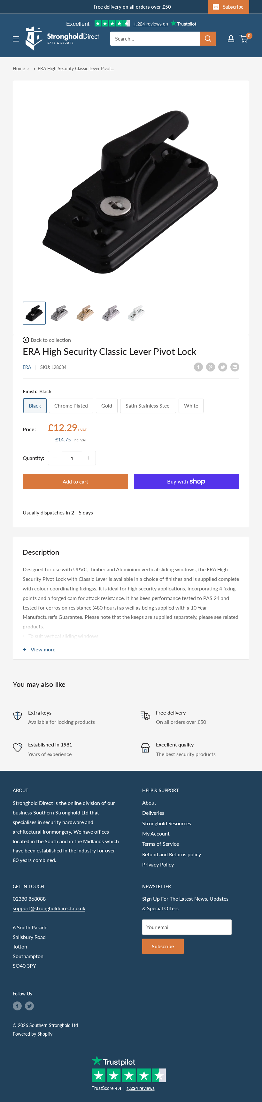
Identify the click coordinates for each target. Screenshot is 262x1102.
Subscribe (233, 7)
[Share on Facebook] (198, 366)
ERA (27, 367)
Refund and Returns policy (171, 854)
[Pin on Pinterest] (210, 366)
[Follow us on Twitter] (29, 1005)
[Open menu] (16, 38)
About (149, 802)
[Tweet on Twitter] (222, 366)
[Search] (208, 39)
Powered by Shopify (32, 1034)
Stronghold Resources (166, 823)
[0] (244, 38)
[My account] (231, 38)
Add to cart (75, 481)
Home (19, 68)
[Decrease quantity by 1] (55, 458)
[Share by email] (234, 366)
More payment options (186, 496)
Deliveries (153, 813)
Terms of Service (160, 844)
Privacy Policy (158, 864)
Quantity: (33, 458)
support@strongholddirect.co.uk (49, 908)
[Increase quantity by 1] (89, 458)
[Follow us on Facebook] (17, 1005)
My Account (156, 833)
